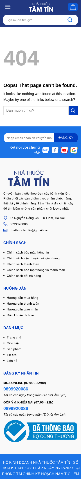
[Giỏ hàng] (73, 7)
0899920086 (15, 388)
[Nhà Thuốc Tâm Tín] (41, 7)
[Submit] (72, 20)
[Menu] (8, 6)
